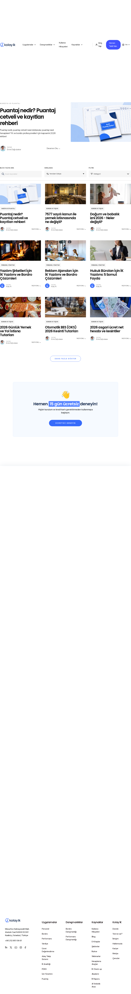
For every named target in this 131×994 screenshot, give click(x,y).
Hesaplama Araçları (96, 962)
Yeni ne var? (117, 934)
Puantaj (45, 979)
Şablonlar (96, 946)
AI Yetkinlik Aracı (96, 985)
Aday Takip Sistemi (46, 957)
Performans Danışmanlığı (71, 938)
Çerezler (116, 958)
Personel (45, 929)
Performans (47, 939)
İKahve (94, 951)
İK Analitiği (46, 964)
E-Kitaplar (96, 941)
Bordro (45, 934)
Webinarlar (96, 956)
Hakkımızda (117, 944)
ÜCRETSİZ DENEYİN (65, 423)
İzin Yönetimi (47, 974)
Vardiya (45, 944)
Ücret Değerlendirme (48, 950)
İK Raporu (96, 979)
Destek (115, 929)
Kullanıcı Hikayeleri (63, 45)
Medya (115, 953)
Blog (94, 937)
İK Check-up (97, 969)
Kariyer (115, 948)
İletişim (116, 939)
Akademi (95, 974)
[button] (29, 45)
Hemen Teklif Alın (113, 45)
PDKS (44, 969)
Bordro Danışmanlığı (71, 930)
